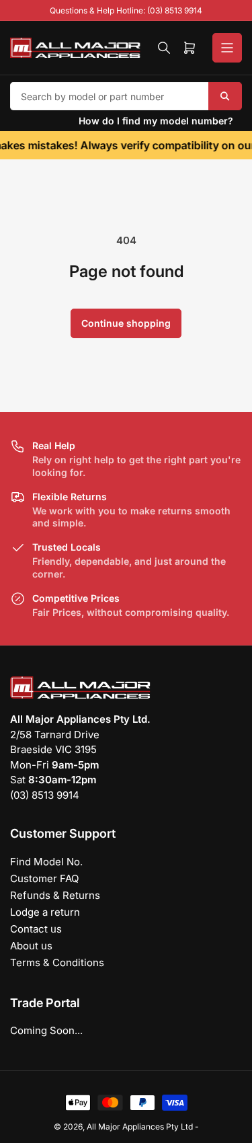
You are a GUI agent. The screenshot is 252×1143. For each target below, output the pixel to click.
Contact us (36, 928)
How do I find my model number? (156, 120)
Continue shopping (126, 323)
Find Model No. (46, 861)
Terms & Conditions (57, 962)
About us (31, 945)
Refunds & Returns (55, 895)
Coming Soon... (46, 1030)
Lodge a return (45, 912)
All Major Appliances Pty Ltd (140, 1126)
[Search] (164, 48)
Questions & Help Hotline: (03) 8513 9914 (126, 10)
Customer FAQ (44, 878)
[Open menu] (227, 48)
